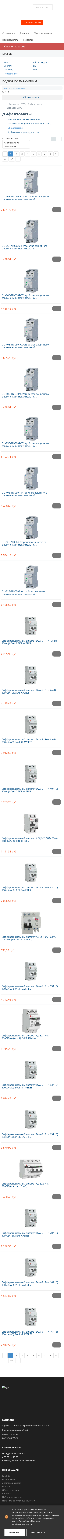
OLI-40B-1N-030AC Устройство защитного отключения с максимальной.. (25, 346)
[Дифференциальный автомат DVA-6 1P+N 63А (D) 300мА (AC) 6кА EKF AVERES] (31, 1069)
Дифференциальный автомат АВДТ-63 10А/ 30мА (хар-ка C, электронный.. (30, 839)
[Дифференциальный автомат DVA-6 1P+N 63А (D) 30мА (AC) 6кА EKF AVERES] (31, 1118)
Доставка (24, 33)
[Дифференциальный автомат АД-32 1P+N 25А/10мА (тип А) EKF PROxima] (31, 1019)
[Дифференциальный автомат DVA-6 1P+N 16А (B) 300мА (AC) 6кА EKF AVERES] (31, 1315)
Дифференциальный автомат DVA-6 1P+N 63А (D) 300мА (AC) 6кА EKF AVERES (30, 1086)
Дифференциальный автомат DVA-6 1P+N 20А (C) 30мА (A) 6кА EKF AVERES (30, 1234)
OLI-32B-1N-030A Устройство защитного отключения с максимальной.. (24, 593)
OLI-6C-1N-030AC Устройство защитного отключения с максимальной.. (24, 247)
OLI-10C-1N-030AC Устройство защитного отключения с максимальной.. (25, 395)
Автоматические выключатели (24, 119)
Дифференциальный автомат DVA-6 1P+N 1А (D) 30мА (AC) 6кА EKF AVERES (29, 642)
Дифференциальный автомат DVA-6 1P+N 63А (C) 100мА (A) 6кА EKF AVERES (30, 889)
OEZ (35, 69)
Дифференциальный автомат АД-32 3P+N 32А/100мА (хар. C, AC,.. (25, 1185)
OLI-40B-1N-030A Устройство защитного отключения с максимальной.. (24, 494)
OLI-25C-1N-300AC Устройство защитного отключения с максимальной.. (25, 445)
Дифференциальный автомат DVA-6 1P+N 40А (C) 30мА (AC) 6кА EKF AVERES (30, 790)
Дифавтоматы (15, 127)
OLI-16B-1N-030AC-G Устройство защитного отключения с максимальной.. (26, 198)
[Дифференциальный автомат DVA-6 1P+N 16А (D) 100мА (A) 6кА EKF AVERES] (31, 1266)
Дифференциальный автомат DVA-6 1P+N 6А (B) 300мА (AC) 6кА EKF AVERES (29, 741)
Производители (10, 39)
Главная (6, 1475)
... (5, 159)
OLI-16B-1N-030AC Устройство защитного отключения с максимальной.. (25, 297)
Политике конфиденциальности (26, 1522)
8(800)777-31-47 (10, 1434)
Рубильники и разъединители (23, 132)
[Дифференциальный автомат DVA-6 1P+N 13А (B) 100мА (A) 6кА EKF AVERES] (31, 970)
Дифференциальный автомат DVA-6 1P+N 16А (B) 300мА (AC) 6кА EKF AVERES (30, 1333)
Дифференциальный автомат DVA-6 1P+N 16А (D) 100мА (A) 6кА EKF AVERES (30, 1284)
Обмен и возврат (11, 1490)
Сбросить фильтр (32, 97)
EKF (35, 65)
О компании (8, 33)
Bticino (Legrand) (41, 62)
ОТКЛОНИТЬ (38, 1532)
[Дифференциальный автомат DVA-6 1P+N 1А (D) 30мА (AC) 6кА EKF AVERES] (31, 624)
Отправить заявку (32, 22)
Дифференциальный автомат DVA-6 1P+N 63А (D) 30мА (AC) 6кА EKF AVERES (30, 1136)
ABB (6, 62)
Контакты (28, 39)
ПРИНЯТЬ (14, 1532)
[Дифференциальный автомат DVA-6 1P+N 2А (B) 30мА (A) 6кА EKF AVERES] (31, 674)
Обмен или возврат (43, 33)
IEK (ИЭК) (8, 69)
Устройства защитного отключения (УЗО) (29, 123)
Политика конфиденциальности (18, 1500)
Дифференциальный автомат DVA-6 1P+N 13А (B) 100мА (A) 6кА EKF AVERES (30, 987)
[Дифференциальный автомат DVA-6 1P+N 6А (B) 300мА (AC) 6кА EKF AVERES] (31, 723)
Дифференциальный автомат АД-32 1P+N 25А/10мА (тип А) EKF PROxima (25, 1037)
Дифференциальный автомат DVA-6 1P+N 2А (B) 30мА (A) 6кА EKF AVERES (29, 691)
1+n (7, 91)
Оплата (6, 1486)
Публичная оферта (12, 1497)
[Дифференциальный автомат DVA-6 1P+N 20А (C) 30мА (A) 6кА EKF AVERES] (31, 1217)
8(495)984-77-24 (10, 1438)
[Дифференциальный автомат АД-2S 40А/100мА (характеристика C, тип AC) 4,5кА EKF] (31, 921)
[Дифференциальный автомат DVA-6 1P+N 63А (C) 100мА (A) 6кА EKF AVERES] (31, 871)
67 (11, 159)
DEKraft (7, 65)
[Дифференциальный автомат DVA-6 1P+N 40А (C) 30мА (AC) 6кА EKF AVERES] (31, 772)
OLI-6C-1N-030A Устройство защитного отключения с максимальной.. (24, 543)
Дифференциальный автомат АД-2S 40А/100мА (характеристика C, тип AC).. (29, 938)
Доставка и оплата (11, 1483)
